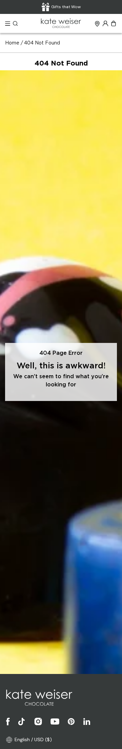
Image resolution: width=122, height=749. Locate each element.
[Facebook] (8, 721)
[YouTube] (55, 721)
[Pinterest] (71, 721)
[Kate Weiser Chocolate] (61, 23)
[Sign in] (105, 23)
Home (12, 43)
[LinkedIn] (87, 721)
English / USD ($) (33, 739)
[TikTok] (22, 721)
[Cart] (113, 23)
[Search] (15, 23)
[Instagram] (38, 721)
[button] (7, 23)
